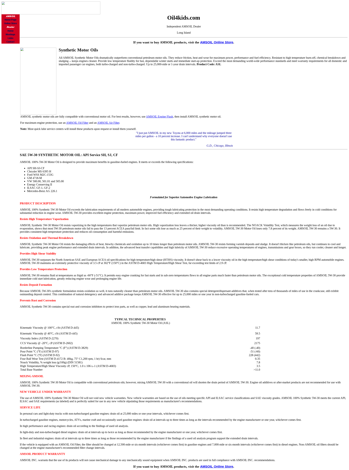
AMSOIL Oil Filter (77, 122)
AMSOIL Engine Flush (159, 116)
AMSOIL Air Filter (108, 122)
